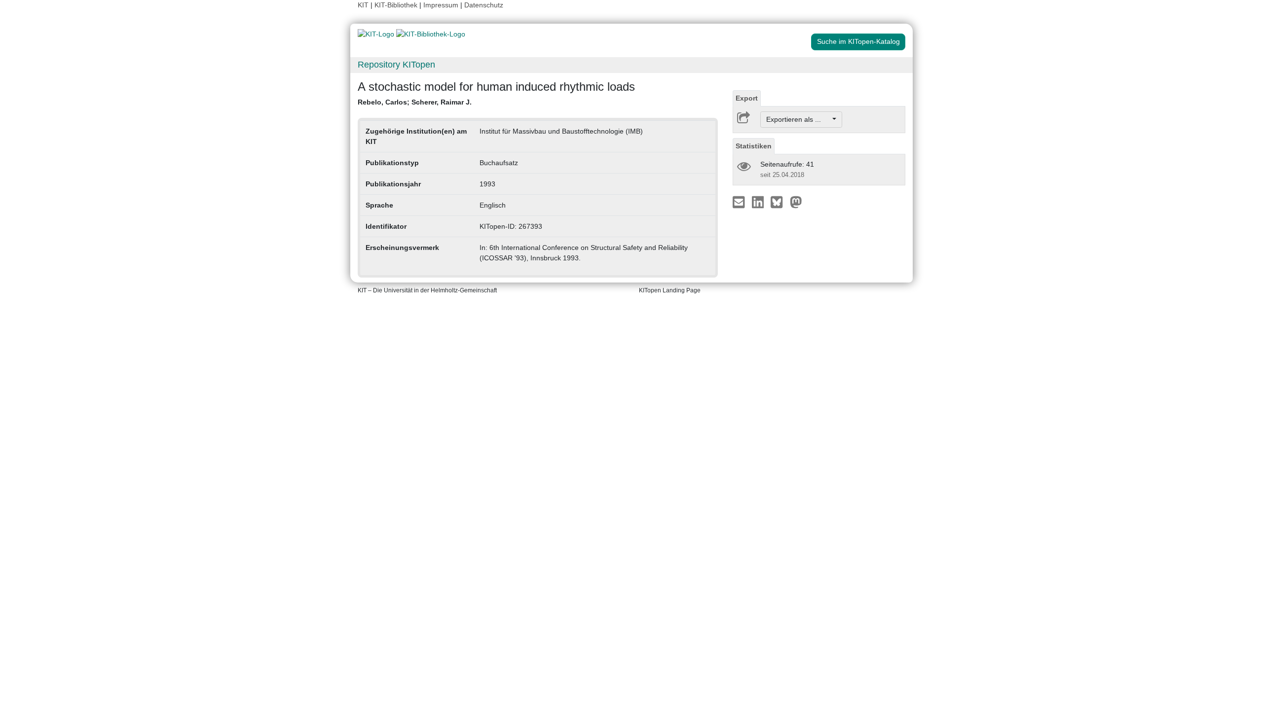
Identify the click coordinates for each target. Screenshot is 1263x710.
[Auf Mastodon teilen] (796, 202)
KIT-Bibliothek (396, 5)
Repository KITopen (396, 65)
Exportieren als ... (798, 119)
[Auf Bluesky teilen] (779, 202)
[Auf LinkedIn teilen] (759, 202)
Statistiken (754, 146)
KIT (363, 5)
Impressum (440, 5)
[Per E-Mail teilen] (740, 202)
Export (747, 98)
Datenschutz (483, 5)
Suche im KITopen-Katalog (858, 41)
